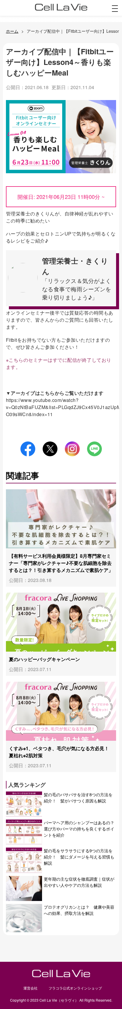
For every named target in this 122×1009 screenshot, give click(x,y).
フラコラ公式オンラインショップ (75, 987)
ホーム (12, 31)
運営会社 (30, 987)
